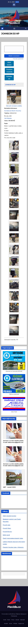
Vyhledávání (9, 78)
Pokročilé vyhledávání (18, 58)
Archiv (10, 623)
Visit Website (8, 118)
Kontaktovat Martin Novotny (12, 111)
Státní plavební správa (9, 516)
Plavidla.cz (14, 23)
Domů (4, 619)
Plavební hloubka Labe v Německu (13, 547)
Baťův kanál (6, 535)
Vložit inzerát (9, 64)
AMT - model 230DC (9, 487)
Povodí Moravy (7, 531)
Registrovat (21, 623)
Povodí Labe (6, 525)
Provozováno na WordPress (9, 614)
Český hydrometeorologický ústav (13, 538)
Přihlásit (15, 623)
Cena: (6, 120)
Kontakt (6, 623)
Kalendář (22, 619)
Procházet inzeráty (9, 71)
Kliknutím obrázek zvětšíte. (14, 106)
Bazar (8, 619)
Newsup (23, 614)
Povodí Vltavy (7, 528)
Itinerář (17, 619)
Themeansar (14, 616)
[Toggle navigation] (14, 28)
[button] (25, 28)
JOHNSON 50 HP (10, 84)
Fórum (12, 619)
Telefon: (6, 113)
